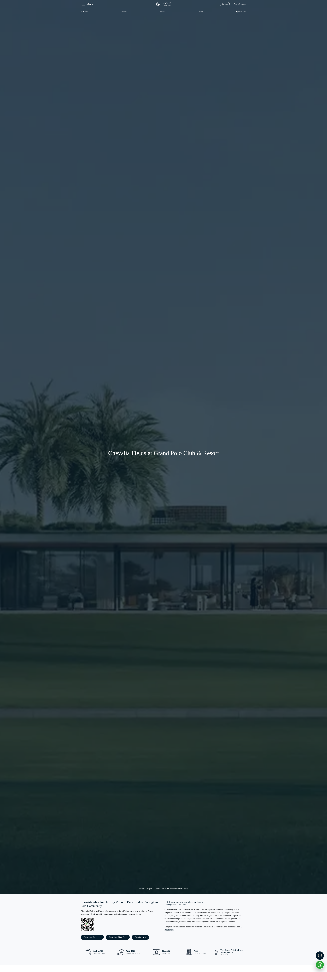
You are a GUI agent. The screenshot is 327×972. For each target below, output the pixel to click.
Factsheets (84, 12)
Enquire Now (140, 937)
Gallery (200, 12)
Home (141, 889)
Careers (224, 4)
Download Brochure (92, 937)
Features (123, 12)
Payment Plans (241, 12)
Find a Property (240, 4)
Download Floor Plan (117, 937)
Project (149, 889)
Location (162, 12)
